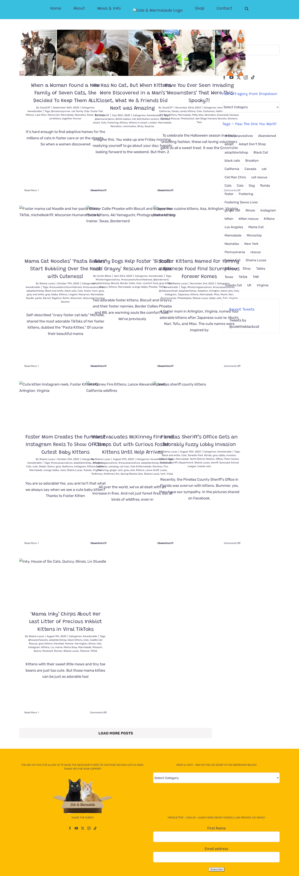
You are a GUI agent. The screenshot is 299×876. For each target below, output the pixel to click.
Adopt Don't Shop (252, 144)
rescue (255, 252)
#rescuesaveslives (61, 462)
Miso (216, 294)
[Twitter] (239, 77)
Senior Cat (232, 260)
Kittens (30, 114)
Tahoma (84, 650)
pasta (38, 298)
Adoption (203, 290)
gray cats (129, 470)
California (164, 111)
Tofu (225, 298)
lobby (171, 459)
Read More (30, 190)
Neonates (80, 114)
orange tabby (139, 286)
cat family (77, 111)
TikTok (93, 650)
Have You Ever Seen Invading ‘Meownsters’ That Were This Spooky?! (199, 93)
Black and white (54, 290)
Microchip (254, 235)
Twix (199, 122)
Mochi (223, 294)
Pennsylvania (168, 298)
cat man (124, 466)
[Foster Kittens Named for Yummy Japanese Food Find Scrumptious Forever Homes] (199, 229)
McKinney (97, 473)
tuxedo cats (204, 466)
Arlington (214, 290)
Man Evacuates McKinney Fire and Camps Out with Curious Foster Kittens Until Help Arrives (132, 445)
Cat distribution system (145, 119)
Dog (252, 185)
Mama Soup (70, 647)
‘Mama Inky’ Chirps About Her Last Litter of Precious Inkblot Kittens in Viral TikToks (65, 622)
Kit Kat (163, 114)
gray (58, 466)
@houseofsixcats (38, 639)
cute (35, 466)
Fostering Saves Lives (241, 202)
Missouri (97, 647)
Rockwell (48, 650)
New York (251, 244)
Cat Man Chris (235, 177)
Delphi (42, 466)
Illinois (92, 643)
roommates (129, 126)
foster (229, 194)
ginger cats (116, 470)
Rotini (66, 298)
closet (96, 122)
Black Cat (260, 152)
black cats (70, 290)
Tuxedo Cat (233, 285)
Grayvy (103, 286)
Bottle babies (123, 119)
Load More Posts (115, 733)
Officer (219, 459)
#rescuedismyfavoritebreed (65, 287)
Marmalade (67, 114)
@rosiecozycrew (60, 111)
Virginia (233, 298)
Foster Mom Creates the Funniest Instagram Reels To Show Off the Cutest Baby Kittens (65, 445)
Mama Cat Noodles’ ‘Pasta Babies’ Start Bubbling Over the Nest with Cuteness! (65, 269)
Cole (103, 122)
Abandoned (267, 136)
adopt (229, 144)
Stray (140, 126)
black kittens (75, 639)
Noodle (30, 298)
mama (58, 647)
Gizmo (51, 466)
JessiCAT (45, 107)
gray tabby (51, 294)
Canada (250, 169)
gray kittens (45, 643)
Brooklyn (252, 160)
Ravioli (47, 298)
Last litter (40, 114)
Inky (99, 643)
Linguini (72, 294)
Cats (228, 185)
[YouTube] (231, 77)
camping (113, 466)
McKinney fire (111, 473)
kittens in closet (138, 122)
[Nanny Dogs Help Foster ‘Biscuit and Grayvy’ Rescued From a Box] (132, 229)
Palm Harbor (231, 459)
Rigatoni (56, 298)
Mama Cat (53, 114)
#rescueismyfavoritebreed (136, 279)
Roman (58, 650)
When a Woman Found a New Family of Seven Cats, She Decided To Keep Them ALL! (65, 93)
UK (249, 285)
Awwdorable (34, 111)
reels (63, 470)
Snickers (232, 118)
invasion (231, 455)
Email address (216, 849)
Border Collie (127, 283)
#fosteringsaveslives (108, 279)
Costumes (209, 111)
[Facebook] (224, 77)
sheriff (214, 462)
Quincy (37, 650)
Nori (231, 294)
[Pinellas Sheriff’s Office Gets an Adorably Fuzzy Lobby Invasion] (199, 404)
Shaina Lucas (47, 283)
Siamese (231, 268)
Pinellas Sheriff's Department (176, 462)
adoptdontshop (35, 290)
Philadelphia (184, 298)
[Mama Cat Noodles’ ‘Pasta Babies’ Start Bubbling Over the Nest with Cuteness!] (65, 229)
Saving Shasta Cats (132, 473)
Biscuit (115, 283)
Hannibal (59, 643)
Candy (175, 111)
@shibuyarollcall (168, 290)
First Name (216, 828)
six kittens (55, 118)
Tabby (260, 268)
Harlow (69, 643)
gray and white (35, 294)
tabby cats (215, 298)
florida (208, 455)
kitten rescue (249, 219)
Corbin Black (104, 276)
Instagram (171, 294)
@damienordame (104, 119)
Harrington (81, 643)
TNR (256, 277)
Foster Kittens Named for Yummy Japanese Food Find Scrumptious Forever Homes (199, 269)
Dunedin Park (195, 455)
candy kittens (187, 111)
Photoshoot (187, 118)
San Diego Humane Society (210, 118)
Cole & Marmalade (140, 466)
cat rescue (259, 177)
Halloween (222, 111)
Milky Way (197, 114)
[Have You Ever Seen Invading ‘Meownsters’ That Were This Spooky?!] (199, 53)
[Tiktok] (253, 77)
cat (264, 169)
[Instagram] (246, 77)
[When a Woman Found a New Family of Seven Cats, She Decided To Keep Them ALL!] (65, 53)
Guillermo (67, 466)
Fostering (112, 122)
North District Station (202, 459)
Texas (229, 277)
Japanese (183, 294)
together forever (72, 118)
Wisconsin (76, 298)
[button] (230, 8)
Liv (52, 647)
